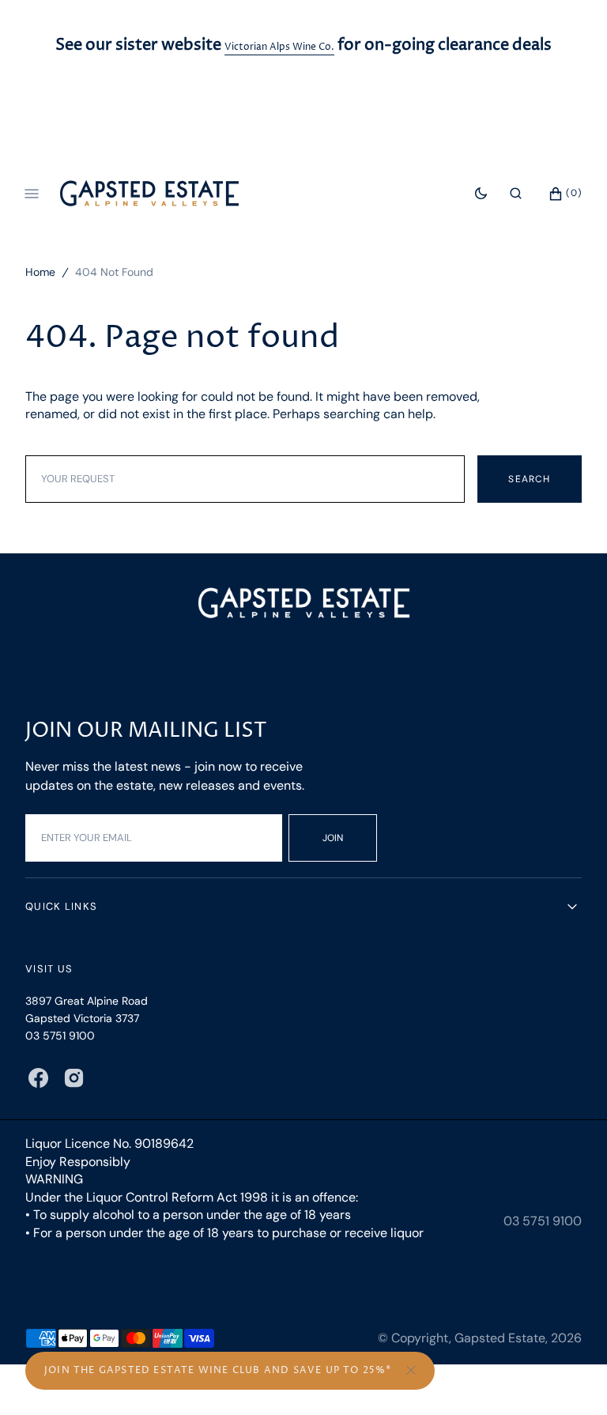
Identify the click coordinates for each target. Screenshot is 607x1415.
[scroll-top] (570, 1378)
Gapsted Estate (499, 1338)
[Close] (411, 1370)
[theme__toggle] (481, 192)
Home (40, 272)
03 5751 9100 (542, 1221)
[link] (304, 604)
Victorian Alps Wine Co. (279, 47)
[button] (516, 192)
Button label (230, 1371)
